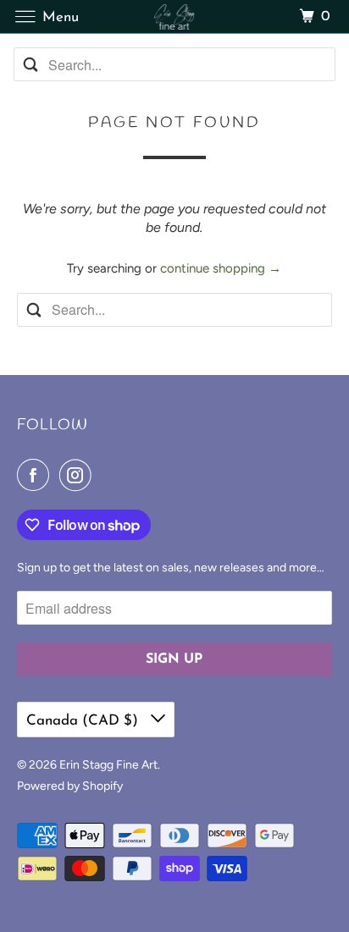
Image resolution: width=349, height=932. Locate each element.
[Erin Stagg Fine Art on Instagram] (78, 475)
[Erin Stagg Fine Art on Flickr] (104, 475)
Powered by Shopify (70, 786)
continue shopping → (220, 268)
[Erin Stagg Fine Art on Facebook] (36, 475)
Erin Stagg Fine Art (108, 765)
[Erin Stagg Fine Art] (174, 16)
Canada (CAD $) (84, 721)
